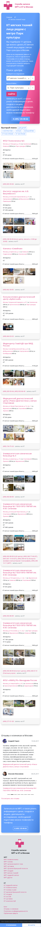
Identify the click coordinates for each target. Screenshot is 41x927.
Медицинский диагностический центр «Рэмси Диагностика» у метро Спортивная (20, 400)
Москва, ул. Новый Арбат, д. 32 (12, 683)
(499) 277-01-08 (8, 721)
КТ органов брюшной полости (15, 915)
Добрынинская (24, 199)
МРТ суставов (9, 889)
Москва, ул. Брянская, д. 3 (11, 252)
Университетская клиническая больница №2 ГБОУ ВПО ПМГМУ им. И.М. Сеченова (19, 572)
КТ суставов (8, 921)
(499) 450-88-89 (8, 497)
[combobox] (20, 78)
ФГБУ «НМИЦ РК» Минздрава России (20, 680)
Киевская (6, 146)
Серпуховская (7, 199)
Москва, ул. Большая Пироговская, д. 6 (15, 512)
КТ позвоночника (10, 910)
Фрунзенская (7, 408)
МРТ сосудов (8, 893)
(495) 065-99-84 (8, 184)
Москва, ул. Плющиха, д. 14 (11, 144)
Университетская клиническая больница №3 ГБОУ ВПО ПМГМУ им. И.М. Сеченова (19, 625)
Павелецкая (7, 201)
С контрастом (7, 131)
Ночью (18, 131)
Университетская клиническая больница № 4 (17, 454)
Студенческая (7, 254)
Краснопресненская (11, 686)
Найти (11, 94)
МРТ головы (8, 884)
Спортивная (22, 408)
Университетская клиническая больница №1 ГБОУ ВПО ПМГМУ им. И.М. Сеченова (19, 506)
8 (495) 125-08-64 (20, 119)
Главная (9, 17)
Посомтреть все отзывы (10, 821)
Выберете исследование (15, 74)
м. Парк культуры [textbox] (18, 87)
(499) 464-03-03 (8, 336)
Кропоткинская (14, 304)
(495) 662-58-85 (8, 290)
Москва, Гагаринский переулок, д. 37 (14, 302)
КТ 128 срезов (20, 134)
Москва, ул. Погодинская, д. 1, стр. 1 (14, 578)
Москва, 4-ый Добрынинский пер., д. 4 (15, 349)
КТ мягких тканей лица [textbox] (18, 78)
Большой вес (29, 131)
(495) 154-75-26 (8, 446)
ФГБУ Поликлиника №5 (13, 141)
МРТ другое (8, 900)
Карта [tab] (32, 925)
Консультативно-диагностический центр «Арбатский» (19, 298)
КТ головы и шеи (10, 912)
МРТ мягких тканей (11, 895)
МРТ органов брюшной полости (16, 891)
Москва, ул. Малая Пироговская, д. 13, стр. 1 (17, 406)
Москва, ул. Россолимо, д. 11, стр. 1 (14, 631)
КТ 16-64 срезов (7, 134)
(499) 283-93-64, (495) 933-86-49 (14, 391)
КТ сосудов (8, 917)
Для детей (22, 128)
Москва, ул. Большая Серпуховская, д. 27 (16, 197)
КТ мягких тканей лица (17, 19)
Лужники (6, 411)
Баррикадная (28, 686)
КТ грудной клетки (10, 908)
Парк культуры (20, 146)
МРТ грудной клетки (11, 898)
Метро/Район (11, 83)
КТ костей (7, 919)
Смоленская (27, 144)
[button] (8, 166)
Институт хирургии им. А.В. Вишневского (16, 192)
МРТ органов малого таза (13, 886)
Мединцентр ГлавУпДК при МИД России (18, 344)
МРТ (5, 880)
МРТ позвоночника (11, 882)
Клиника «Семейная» (12, 248)
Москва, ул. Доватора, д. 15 (11, 459)
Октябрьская (7, 353)
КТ (15, 17)
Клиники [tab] (12, 925)
